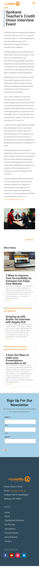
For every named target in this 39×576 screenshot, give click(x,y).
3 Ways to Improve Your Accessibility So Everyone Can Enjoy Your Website (18, 279)
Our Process (10, 524)
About (7, 516)
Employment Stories (12, 572)
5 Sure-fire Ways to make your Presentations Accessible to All (17, 359)
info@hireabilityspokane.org (14, 199)
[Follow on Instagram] (18, 555)
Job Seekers (10, 529)
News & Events (11, 537)
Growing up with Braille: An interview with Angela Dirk (18, 319)
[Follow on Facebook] (5, 555)
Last (6, 433)
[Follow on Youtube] (11, 555)
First (6, 425)
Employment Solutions (14, 520)
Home (7, 512)
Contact (8, 541)
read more (9, 300)
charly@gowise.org (18, 491)
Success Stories (11, 533)
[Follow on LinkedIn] (24, 555)
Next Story (29, 240)
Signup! (6, 449)
